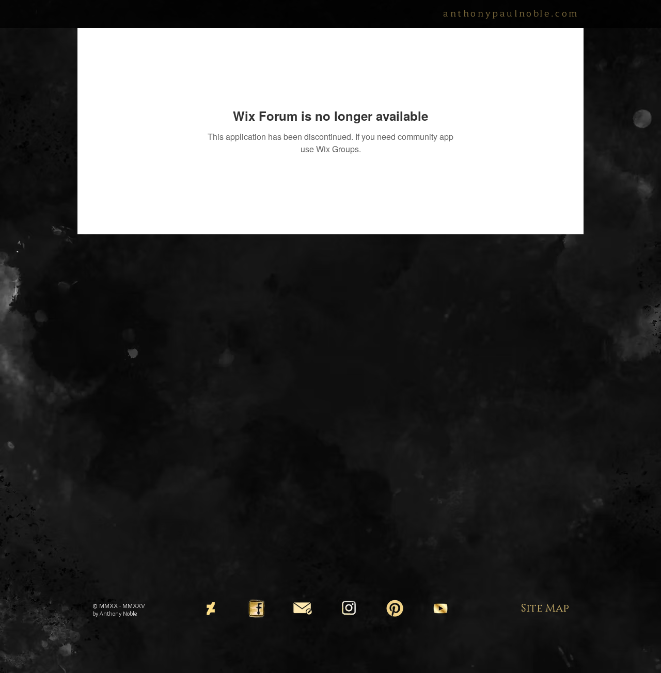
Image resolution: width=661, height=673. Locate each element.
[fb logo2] (256, 608)
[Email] (302, 608)
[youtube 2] (440, 608)
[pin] (394, 608)
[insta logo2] (348, 608)
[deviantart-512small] (210, 608)
